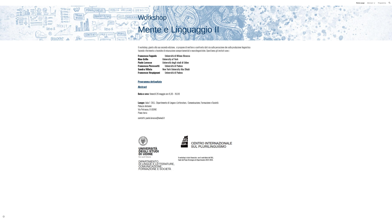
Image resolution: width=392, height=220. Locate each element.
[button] (389, 2)
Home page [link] (360, 3)
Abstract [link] (370, 3)
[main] (186, 23)
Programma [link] (382, 3)
